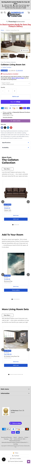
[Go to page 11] (22, 374)
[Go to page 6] (15, 374)
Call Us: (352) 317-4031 (19, 439)
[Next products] (28, 201)
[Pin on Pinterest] (11, 127)
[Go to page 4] (16, 299)
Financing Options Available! (10, 74)
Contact (26, 437)
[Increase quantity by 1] (15, 91)
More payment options (15, 105)
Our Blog (15, 444)
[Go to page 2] (14, 224)
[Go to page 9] (19, 374)
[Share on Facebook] (2, 127)
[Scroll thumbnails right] (29, 56)
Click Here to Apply (20, 21)
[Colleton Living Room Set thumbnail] (4, 56)
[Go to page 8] (18, 374)
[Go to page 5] (18, 224)
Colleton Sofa (7, 210)
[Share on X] (5, 127)
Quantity (3, 87)
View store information (7, 117)
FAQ (11, 439)
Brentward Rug (8, 281)
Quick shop (16, 215)
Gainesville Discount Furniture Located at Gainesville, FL (15, 442)
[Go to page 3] (15, 224)
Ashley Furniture (6, 67)
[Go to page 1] (12, 224)
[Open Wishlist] (28, 461)
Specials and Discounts (6, 437)
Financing (6, 439)
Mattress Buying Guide (14, 440)
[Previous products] (2, 201)
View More (7, 169)
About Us (20, 437)
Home (2, 30)
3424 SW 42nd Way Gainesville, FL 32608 (15, 8)
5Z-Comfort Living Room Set (11, 356)
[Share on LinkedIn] (8, 127)
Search (15, 437)
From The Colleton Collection (8, 62)
